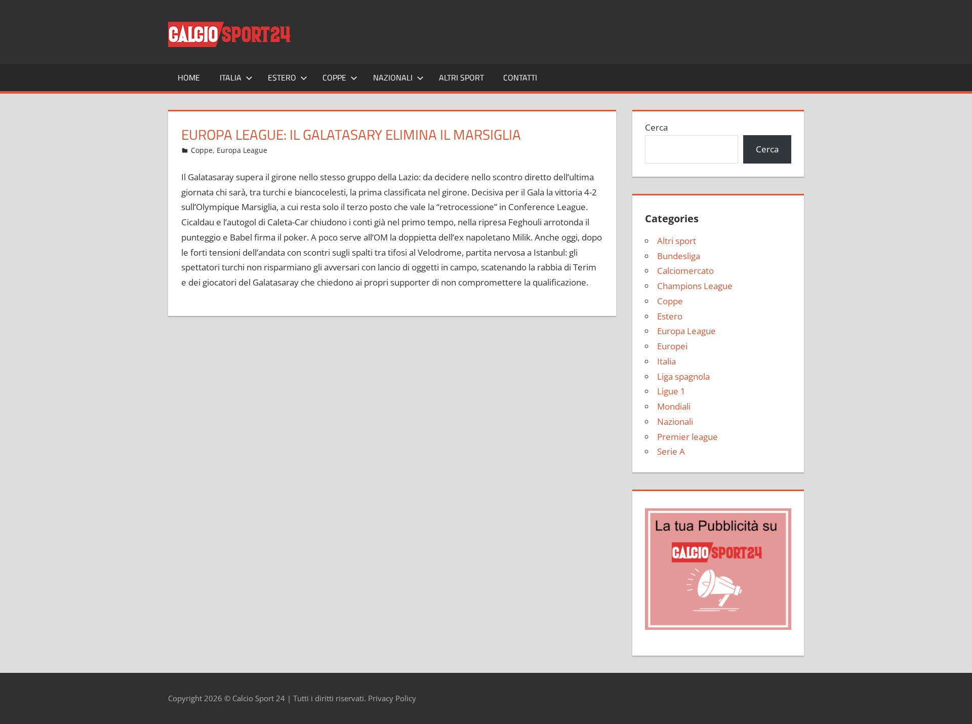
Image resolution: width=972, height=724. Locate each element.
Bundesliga (678, 256)
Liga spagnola (683, 376)
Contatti (520, 77)
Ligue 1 (671, 391)
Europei (672, 346)
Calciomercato (685, 270)
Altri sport (461, 77)
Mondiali (674, 406)
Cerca (656, 127)
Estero (282, 77)
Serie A (671, 451)
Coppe (334, 77)
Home (189, 77)
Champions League (695, 286)
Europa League (242, 150)
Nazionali (393, 77)
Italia (230, 77)
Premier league (687, 437)
